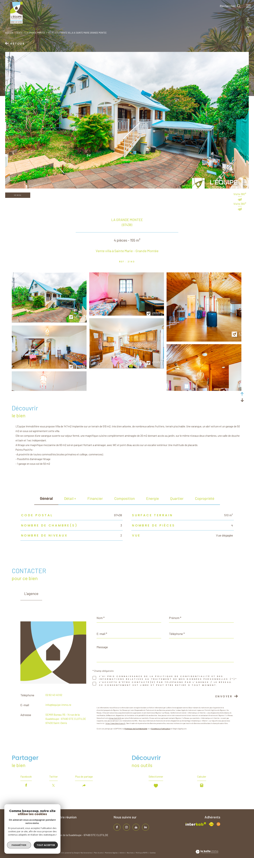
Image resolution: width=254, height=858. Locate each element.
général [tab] (46, 498)
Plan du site (98, 853)
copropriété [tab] (204, 498)
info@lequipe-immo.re (58, 704)
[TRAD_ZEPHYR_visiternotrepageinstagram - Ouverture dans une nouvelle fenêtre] (126, 827)
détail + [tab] (70, 498)
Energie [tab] (152, 498)
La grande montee (35, 32)
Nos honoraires (86, 853)
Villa (50, 32)
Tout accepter (46, 845)
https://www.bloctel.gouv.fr (115, 723)
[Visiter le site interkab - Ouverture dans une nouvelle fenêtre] (196, 824)
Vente (19, 32)
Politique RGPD (142, 853)
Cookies (153, 853)
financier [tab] (95, 498)
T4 (57, 32)
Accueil (9, 32)
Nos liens (130, 853)
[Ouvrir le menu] (248, 6)
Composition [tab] (124, 498)
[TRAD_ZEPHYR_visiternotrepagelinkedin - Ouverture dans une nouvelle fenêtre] (145, 827)
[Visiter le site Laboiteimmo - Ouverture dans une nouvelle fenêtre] (207, 852)
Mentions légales (111, 853)
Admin (122, 853)
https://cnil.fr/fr (115, 718)
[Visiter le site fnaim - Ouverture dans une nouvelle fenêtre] (211, 824)
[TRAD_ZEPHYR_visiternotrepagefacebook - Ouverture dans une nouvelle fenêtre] (117, 827)
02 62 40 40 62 (53, 694)
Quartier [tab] (177, 498)
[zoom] (49, 321)
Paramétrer (19, 845)
